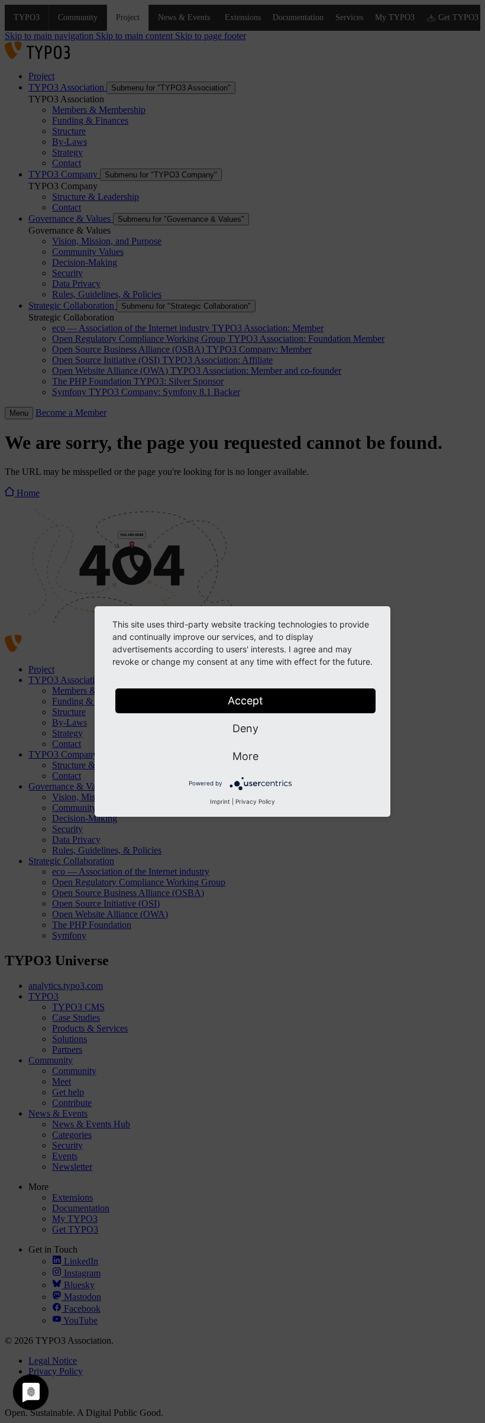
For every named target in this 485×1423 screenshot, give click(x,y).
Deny (245, 728)
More (245, 756)
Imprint (220, 801)
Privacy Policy (255, 801)
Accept (245, 700)
